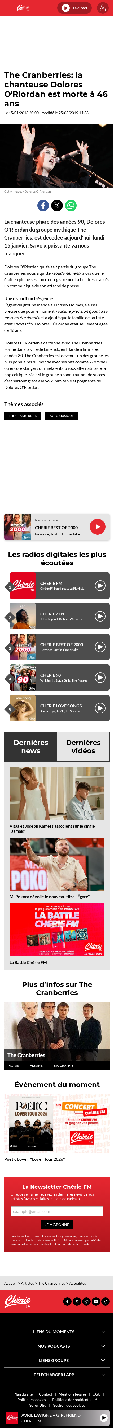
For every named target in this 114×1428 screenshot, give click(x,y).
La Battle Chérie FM (28, 962)
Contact (45, 1394)
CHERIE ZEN (52, 613)
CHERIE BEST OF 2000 (56, 527)
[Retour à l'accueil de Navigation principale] (22, 8)
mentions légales (43, 1243)
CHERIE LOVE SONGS (61, 705)
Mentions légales (72, 1394)
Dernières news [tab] (31, 746)
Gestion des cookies (69, 1405)
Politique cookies (31, 1399)
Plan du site (23, 1394)
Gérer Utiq (37, 1405)
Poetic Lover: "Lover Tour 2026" (34, 1158)
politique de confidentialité (73, 1243)
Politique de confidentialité (74, 1399)
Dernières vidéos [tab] (83, 746)
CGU (96, 1394)
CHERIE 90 (50, 675)
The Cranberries (26, 1055)
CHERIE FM (51, 583)
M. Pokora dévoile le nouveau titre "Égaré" (50, 896)
